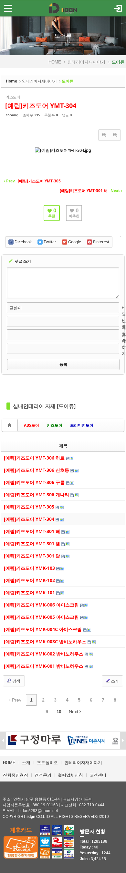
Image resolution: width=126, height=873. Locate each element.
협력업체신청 (70, 775)
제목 (63, 446)
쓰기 (114, 681)
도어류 (63, 36)
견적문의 (43, 775)
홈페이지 (124, 344)
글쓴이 (15, 308)
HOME (54, 62)
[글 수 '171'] (10, 425)
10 (59, 711)
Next (74, 711)
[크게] (104, 135)
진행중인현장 (15, 775)
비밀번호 (124, 317)
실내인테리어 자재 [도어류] (44, 406)
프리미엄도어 (81, 425)
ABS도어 (31, 425)
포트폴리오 (47, 762)
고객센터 (97, 775)
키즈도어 (54, 425)
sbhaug (12, 114)
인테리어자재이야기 (86, 62)
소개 (26, 762)
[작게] (115, 135)
